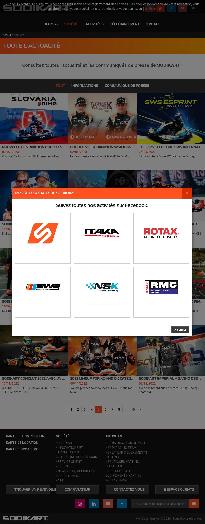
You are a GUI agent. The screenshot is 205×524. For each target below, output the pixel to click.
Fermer (181, 329)
